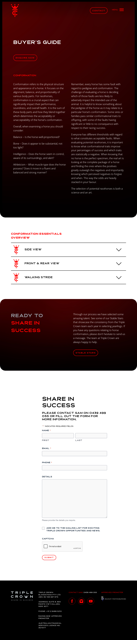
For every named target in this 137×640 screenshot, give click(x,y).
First (45, 440)
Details (47, 477)
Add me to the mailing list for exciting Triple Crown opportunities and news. (73, 529)
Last (78, 440)
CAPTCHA (48, 539)
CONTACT (98, 11)
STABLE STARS (86, 353)
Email (46, 449)
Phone (47, 463)
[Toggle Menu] (118, 10)
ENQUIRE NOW (25, 58)
